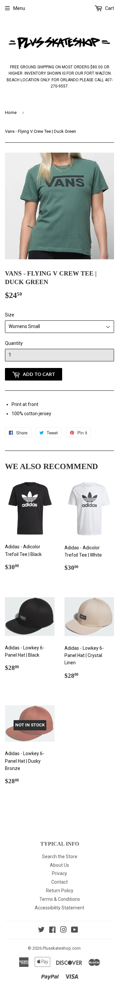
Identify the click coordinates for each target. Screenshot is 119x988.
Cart (109, 8)
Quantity (14, 343)
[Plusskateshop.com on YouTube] (74, 930)
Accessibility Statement (59, 907)
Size (9, 314)
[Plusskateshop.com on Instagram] (63, 930)
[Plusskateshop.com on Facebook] (52, 930)
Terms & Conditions (59, 899)
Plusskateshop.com (62, 948)
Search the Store (59, 856)
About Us (59, 865)
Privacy (59, 873)
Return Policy (59, 890)
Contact (59, 882)
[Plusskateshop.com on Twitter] (41, 930)
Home (11, 112)
